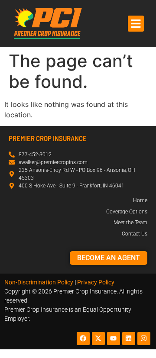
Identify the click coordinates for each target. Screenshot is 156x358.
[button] (136, 24)
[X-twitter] (98, 338)
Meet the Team (130, 222)
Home (140, 200)
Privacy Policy (95, 282)
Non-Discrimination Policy (38, 282)
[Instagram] (143, 338)
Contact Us (134, 234)
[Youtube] (113, 338)
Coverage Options (126, 212)
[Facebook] (83, 338)
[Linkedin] (128, 338)
